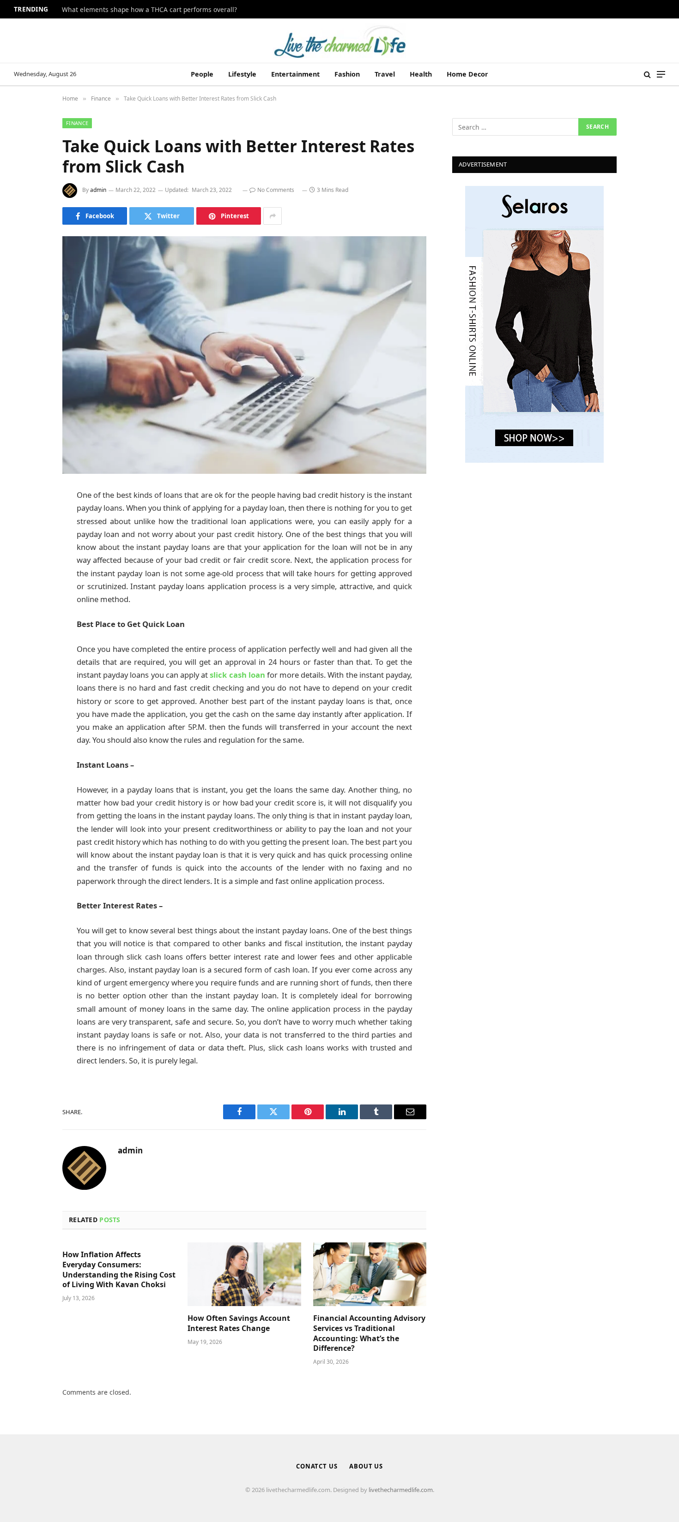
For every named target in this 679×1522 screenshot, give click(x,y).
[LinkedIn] (30, 566)
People (202, 74)
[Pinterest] (30, 590)
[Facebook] (30, 519)
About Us (366, 1466)
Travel (385, 74)
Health (421, 74)
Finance (77, 122)
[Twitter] (30, 543)
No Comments (275, 190)
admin (98, 190)
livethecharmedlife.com (401, 1490)
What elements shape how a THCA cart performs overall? (149, 10)
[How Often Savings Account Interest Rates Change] (244, 1274)
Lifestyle (242, 74)
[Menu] (661, 74)
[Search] (647, 74)
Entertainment (295, 74)
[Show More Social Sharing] (272, 216)
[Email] (30, 613)
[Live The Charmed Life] (339, 40)
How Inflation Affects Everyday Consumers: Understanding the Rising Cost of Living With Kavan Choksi (119, 1269)
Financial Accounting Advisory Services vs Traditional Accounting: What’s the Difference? (369, 1333)
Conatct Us (317, 1466)
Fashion (347, 74)
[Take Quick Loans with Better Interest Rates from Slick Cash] (244, 355)
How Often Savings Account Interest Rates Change (239, 1323)
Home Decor (467, 74)
